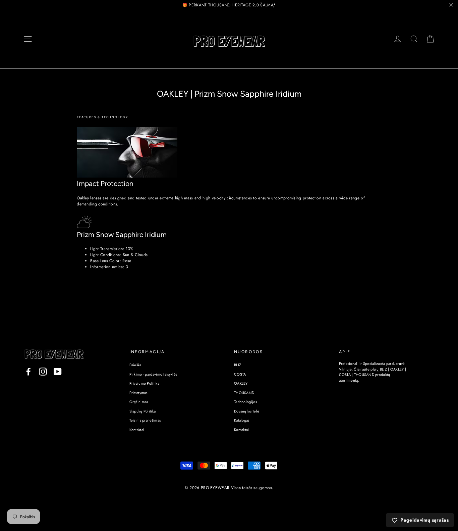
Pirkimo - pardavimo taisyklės (153, 374)
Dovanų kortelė (246, 411)
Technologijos (245, 401)
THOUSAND (244, 392)
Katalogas (241, 420)
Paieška (135, 365)
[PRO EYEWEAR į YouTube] (58, 372)
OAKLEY (241, 383)
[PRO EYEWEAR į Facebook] (28, 372)
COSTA (240, 374)
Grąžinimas (138, 401)
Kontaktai (137, 429)
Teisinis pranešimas (145, 420)
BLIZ (237, 365)
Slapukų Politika (142, 411)
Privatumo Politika (144, 383)
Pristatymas (138, 392)
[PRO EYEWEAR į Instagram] (43, 372)
